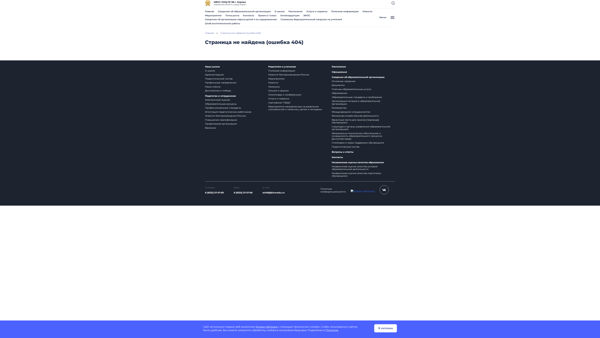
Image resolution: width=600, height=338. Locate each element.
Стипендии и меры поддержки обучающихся (358, 142)
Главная (209, 11)
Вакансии (210, 127)
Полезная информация (345, 11)
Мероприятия (213, 15)
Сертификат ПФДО (279, 102)
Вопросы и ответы (342, 152)
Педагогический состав (219, 78)
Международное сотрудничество (351, 111)
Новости (367, 11)
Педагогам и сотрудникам (220, 96)
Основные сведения (343, 81)
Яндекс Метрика (266, 326)
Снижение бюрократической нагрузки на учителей (311, 19)
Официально (339, 72)
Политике (331, 330)
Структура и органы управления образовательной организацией (361, 128)
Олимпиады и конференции (284, 94)
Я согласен (385, 328)
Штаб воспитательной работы (222, 23)
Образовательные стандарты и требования (357, 97)
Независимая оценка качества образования (358, 162)
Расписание (295, 11)
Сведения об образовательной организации (244, 11)
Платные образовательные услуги (351, 89)
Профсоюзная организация (221, 123)
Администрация (214, 74)
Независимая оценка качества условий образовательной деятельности (355, 168)
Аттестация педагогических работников (228, 111)
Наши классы (212, 86)
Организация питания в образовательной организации (356, 102)
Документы (338, 85)
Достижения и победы (218, 90)
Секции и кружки (278, 90)
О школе (280, 11)
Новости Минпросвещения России (225, 115)
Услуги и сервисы (317, 11)
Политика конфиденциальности (333, 190)
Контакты (248, 15)
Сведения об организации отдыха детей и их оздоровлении (241, 19)
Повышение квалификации (221, 119)
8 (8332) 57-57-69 (214, 192)
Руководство (339, 107)
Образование (339, 93)
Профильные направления (220, 82)
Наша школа (212, 66)
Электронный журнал (217, 99)
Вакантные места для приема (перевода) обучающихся (355, 121)
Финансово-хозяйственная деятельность (355, 115)
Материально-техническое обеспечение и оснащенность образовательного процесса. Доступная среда (357, 136)
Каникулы (274, 86)
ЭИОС (306, 15)
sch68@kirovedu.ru (273, 192)
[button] (393, 3)
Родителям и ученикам (282, 66)
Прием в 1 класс (267, 15)
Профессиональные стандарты (223, 107)
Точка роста (232, 15)
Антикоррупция (290, 15)
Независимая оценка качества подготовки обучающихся (356, 174)
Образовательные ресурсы (221, 103)
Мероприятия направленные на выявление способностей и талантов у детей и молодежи (295, 108)
